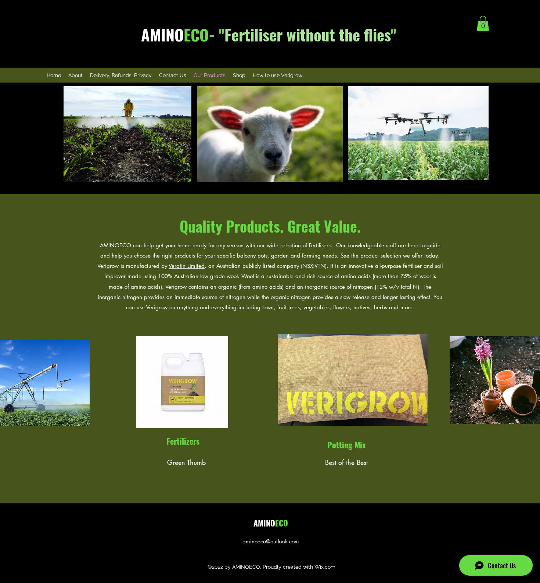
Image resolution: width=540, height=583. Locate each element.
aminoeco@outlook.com (270, 541)
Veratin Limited (187, 265)
